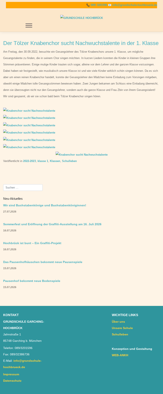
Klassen (55, 161)
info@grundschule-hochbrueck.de (134, 5)
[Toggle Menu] (28, 25)
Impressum (11, 374)
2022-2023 (29, 161)
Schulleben (69, 161)
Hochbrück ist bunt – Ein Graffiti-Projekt (32, 243)
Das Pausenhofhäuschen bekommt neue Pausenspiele (42, 262)
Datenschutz (12, 380)
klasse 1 (43, 161)
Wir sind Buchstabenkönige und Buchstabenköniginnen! (44, 205)
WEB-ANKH (120, 355)
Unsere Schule (122, 328)
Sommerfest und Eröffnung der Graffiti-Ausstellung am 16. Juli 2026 (52, 224)
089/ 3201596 (99, 5)
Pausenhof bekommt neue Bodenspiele (31, 281)
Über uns (118, 321)
